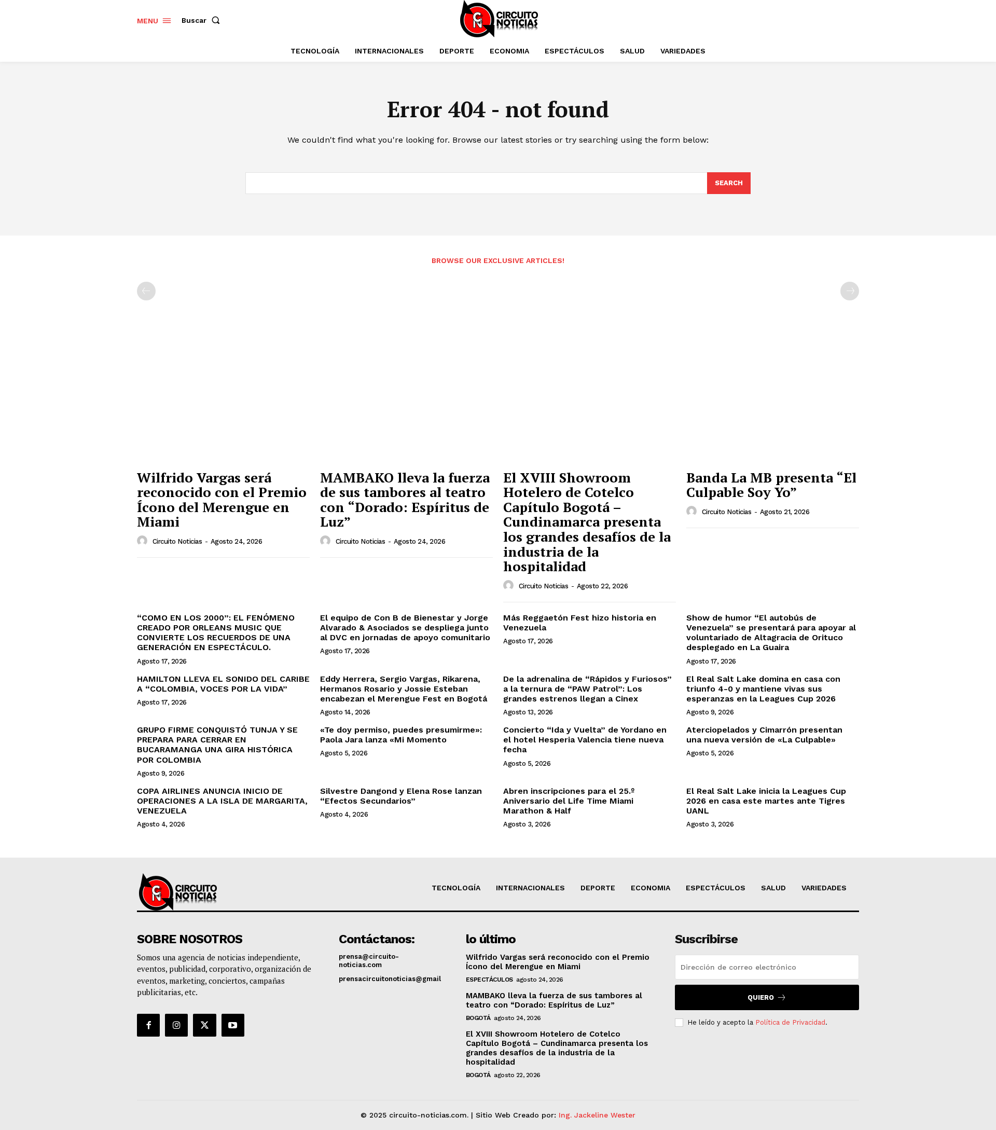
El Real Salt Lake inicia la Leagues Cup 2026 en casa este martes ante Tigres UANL (766, 801)
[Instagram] (176, 1025)
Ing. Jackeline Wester (597, 1115)
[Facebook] (148, 1025)
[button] (203, 20)
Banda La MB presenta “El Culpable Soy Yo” (771, 484)
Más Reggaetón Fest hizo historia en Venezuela (579, 622)
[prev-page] (146, 291)
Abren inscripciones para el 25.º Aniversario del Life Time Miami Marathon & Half (568, 801)
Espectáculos (489, 979)
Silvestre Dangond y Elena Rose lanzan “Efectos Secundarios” (401, 796)
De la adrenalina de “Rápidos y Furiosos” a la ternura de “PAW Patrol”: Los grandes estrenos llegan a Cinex (587, 689)
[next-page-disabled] (849, 291)
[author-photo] (143, 541)
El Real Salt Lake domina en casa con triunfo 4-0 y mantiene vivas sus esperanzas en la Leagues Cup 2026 (763, 689)
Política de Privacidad (790, 1022)
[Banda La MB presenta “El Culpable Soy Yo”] (772, 399)
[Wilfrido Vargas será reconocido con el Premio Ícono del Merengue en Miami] (223, 399)
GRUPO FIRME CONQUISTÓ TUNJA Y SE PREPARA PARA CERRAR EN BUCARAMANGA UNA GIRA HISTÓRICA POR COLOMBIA (217, 745)
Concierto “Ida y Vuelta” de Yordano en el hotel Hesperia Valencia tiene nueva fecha (585, 739)
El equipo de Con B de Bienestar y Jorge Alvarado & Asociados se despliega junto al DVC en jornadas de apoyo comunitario (405, 627)
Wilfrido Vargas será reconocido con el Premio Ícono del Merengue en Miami (222, 499)
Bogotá (478, 1018)
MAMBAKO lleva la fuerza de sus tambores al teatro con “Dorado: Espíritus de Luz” (405, 499)
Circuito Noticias (177, 541)
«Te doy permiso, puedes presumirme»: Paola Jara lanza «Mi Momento (401, 735)
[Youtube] (233, 1025)
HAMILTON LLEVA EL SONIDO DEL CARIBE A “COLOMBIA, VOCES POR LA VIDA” (223, 684)
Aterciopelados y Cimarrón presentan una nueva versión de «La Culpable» (764, 735)
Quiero (761, 997)
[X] (204, 1025)
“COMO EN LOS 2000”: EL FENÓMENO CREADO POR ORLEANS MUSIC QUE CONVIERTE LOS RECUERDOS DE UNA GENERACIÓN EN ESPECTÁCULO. (216, 633)
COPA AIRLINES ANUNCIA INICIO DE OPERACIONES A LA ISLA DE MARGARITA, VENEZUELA (222, 801)
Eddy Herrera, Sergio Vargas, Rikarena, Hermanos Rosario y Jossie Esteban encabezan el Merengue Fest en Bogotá (403, 689)
